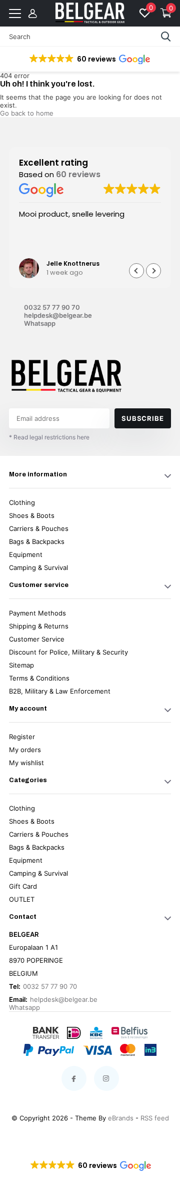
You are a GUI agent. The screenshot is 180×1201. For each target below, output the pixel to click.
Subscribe (143, 418)
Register (22, 737)
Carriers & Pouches (38, 528)
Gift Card (23, 886)
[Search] (166, 37)
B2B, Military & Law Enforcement (59, 691)
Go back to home (27, 113)
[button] (89, 59)
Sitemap (21, 665)
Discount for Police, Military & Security (68, 652)
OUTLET (21, 899)
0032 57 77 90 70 (52, 307)
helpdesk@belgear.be (57, 315)
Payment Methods (37, 613)
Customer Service (36, 639)
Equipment (25, 554)
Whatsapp (40, 323)
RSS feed (154, 1118)
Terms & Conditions (39, 678)
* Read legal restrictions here (49, 437)
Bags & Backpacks (36, 541)
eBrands (121, 1118)
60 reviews (78, 174)
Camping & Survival (38, 567)
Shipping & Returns (38, 626)
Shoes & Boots (31, 515)
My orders (25, 750)
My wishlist (26, 763)
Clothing (22, 502)
